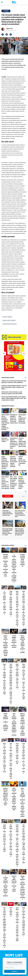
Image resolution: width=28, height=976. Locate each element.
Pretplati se (15, 971)
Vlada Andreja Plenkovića (10, 324)
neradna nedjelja (7, 317)
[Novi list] (14, 2)
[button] (24, 353)
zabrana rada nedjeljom (9, 320)
